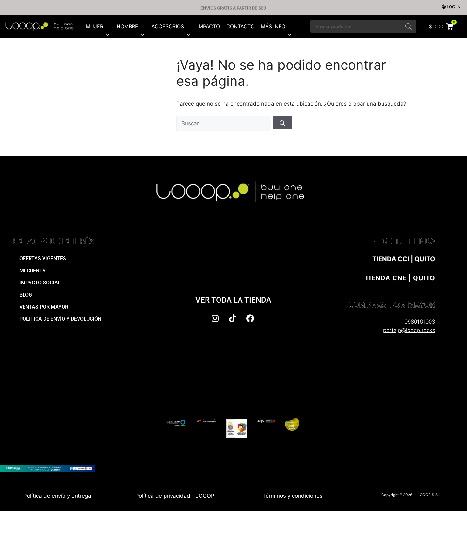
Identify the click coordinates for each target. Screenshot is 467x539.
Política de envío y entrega (57, 496)
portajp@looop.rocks (409, 330)
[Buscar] (408, 26)
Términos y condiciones (292, 496)
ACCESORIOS (168, 26)
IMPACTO (208, 26)
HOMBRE (127, 26)
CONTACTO (240, 26)
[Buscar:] (224, 123)
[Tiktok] (232, 318)
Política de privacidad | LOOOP (174, 496)
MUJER (94, 26)
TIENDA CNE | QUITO (400, 278)
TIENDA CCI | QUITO (403, 259)
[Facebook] (250, 318)
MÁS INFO (273, 26)
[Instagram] (215, 318)
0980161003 (419, 321)
